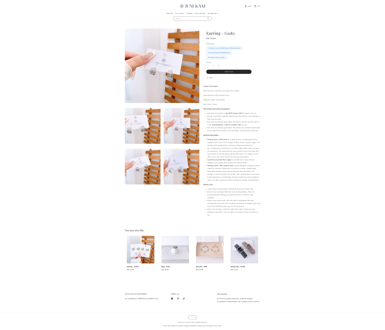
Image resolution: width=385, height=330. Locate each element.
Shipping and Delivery (190, 325)
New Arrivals (179, 13)
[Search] (208, 18)
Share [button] (211, 77)
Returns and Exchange (205, 325)
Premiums (189, 13)
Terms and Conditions (170, 325)
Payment (180, 325)
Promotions (210, 44)
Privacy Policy (217, 325)
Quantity (208, 62)
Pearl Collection (200, 13)
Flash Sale (169, 13)
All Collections (212, 13)
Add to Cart (229, 71)
